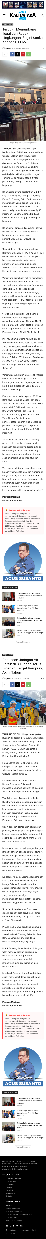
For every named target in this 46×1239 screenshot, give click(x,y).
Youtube (12, 1234)
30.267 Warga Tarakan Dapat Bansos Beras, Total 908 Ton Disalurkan (27, 608)
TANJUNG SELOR (8, 24)
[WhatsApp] (28, 54)
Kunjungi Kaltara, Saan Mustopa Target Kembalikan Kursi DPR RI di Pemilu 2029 (29, 620)
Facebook (12, 1230)
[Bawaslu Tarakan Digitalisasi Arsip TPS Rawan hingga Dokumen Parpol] (8, 633)
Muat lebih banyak (22, 642)
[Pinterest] (23, 54)
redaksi (10, 48)
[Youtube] (6, 1233)
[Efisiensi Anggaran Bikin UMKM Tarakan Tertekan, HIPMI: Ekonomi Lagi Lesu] (8, 596)
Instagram (25, 1230)
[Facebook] (12, 54)
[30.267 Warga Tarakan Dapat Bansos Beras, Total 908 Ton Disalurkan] (8, 609)
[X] (17, 54)
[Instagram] (19, 1230)
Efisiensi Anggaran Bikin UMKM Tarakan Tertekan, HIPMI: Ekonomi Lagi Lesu (29, 595)
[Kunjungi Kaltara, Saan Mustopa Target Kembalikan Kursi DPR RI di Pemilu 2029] (8, 621)
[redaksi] (3, 48)
